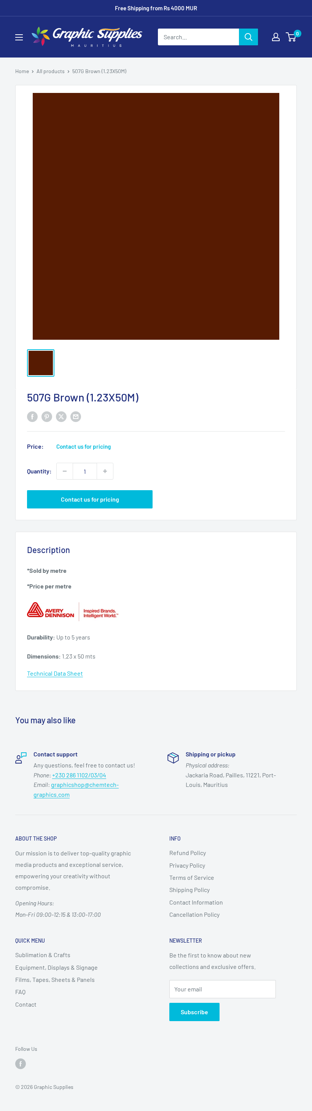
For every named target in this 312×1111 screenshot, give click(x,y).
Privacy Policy (187, 865)
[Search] (248, 37)
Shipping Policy (189, 889)
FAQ (20, 991)
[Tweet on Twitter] (61, 416)
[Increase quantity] (105, 471)
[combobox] (198, 37)
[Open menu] (19, 37)
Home (22, 71)
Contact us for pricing (90, 499)
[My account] (276, 37)
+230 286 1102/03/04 (79, 774)
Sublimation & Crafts (42, 954)
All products (51, 71)
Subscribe (194, 1011)
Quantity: (39, 471)
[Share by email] (75, 416)
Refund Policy (187, 852)
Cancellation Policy (194, 914)
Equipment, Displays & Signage (56, 967)
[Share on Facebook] (32, 416)
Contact (26, 1004)
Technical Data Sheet (55, 673)
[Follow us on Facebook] (20, 1063)
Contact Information (196, 902)
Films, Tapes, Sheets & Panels (55, 979)
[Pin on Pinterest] (46, 416)
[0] (291, 37)
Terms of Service (191, 877)
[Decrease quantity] (65, 471)
